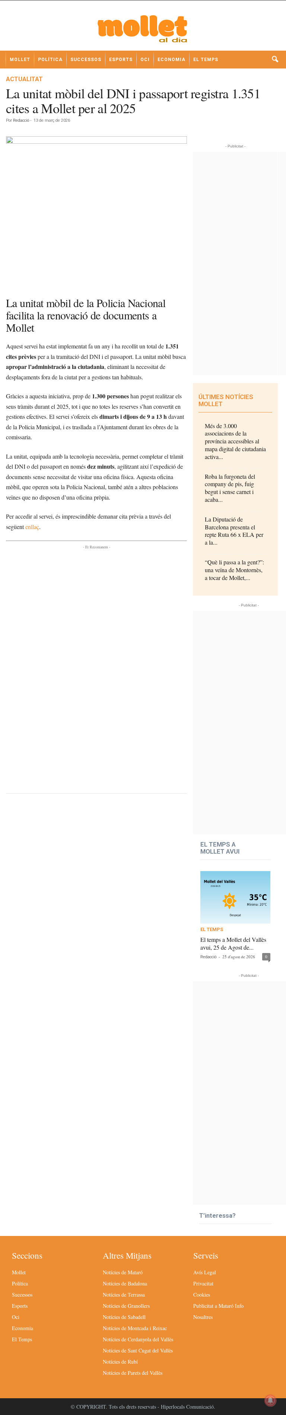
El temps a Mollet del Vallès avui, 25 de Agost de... (233, 943)
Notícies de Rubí (120, 1361)
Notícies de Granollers (126, 1305)
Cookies (201, 1294)
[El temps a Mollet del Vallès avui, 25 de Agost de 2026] (235, 897)
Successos (85, 59)
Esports (121, 59)
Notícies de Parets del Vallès (132, 1372)
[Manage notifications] (270, 1400)
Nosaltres (203, 1316)
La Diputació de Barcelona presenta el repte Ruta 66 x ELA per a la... (234, 530)
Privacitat (203, 1283)
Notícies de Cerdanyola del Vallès (138, 1339)
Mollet (20, 59)
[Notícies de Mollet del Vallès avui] (143, 28)
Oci (145, 59)
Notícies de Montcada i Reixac (135, 1328)
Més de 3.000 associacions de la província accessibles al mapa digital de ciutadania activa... (235, 441)
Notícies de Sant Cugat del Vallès (138, 1350)
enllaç (32, 526)
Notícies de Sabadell (124, 1316)
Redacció (21, 120)
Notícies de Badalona (125, 1283)
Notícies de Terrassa (124, 1294)
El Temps (205, 59)
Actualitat (24, 79)
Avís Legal (204, 1272)
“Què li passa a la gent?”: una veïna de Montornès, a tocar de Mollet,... (234, 569)
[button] (275, 59)
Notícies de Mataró (123, 1272)
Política (50, 59)
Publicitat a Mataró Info (218, 1305)
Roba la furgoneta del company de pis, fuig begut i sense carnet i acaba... (230, 487)
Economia (171, 59)
